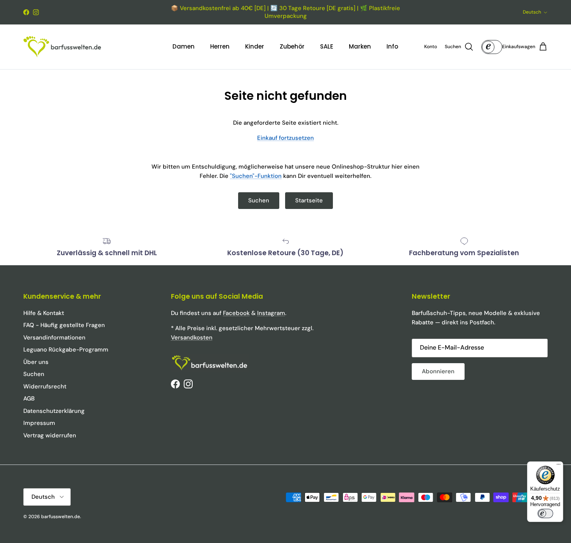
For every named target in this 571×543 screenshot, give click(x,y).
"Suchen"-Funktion (256, 176)
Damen (183, 46)
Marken (360, 46)
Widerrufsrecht (44, 386)
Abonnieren (438, 371)
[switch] (545, 513)
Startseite (309, 200)
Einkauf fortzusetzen (285, 138)
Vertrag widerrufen (49, 435)
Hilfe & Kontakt (43, 313)
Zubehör (292, 46)
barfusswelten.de (60, 516)
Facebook (236, 313)
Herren (220, 46)
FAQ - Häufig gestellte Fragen (64, 325)
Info (392, 46)
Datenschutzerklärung (54, 411)
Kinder (254, 46)
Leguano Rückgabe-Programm (65, 349)
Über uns (36, 362)
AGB (29, 398)
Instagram (271, 313)
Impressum (39, 423)
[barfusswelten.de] (62, 46)
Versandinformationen (54, 337)
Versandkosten (191, 337)
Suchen (258, 200)
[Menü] (558, 466)
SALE (326, 46)
